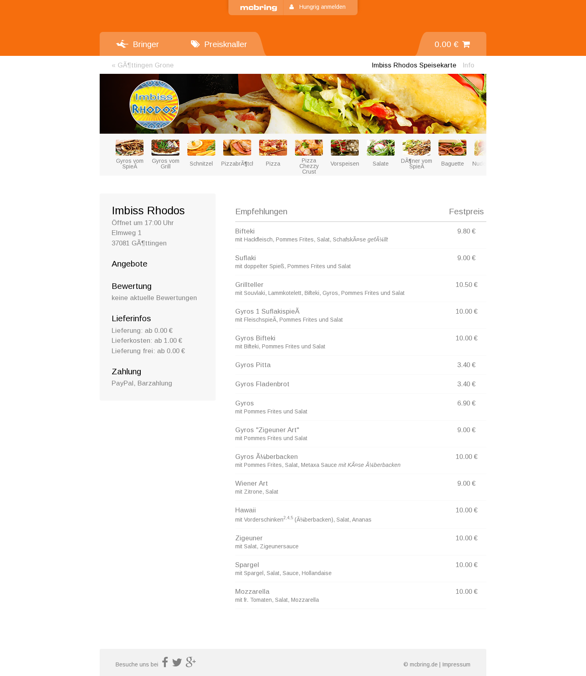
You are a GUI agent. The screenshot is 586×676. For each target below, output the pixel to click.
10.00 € (467, 311)
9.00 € (466, 258)
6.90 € (466, 403)
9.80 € (466, 231)
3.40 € (466, 365)
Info (468, 65)
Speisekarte (414, 65)
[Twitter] (177, 664)
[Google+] (191, 664)
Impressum (456, 664)
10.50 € (467, 284)
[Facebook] (165, 664)
